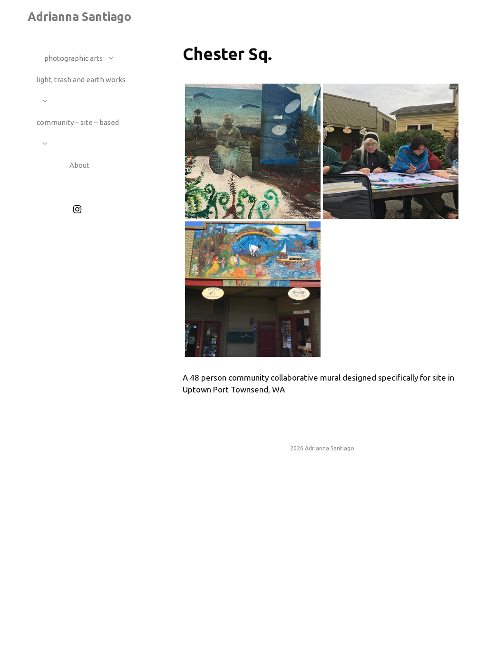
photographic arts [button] (73, 58)
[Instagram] (77, 210)
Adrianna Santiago (79, 16)
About (79, 165)
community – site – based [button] (78, 122)
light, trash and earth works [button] (81, 80)
